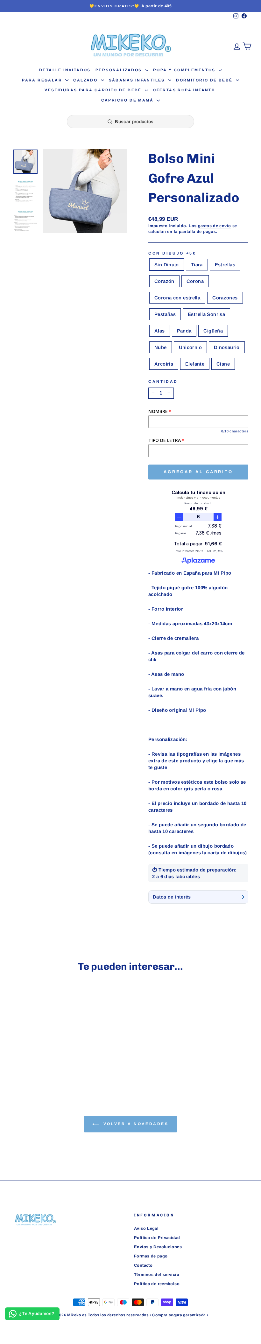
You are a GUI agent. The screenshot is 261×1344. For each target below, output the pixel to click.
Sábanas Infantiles (138, 80)
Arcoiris (163, 364)
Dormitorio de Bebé (205, 80)
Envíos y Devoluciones (158, 1246)
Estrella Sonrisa (206, 314)
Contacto (143, 1265)
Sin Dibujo (166, 264)
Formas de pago (150, 1256)
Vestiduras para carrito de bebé (94, 90)
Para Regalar (43, 80)
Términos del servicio (156, 1274)
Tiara (197, 264)
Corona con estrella (177, 297)
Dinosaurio (227, 347)
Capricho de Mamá (128, 100)
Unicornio (190, 347)
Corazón (164, 281)
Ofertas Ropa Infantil (184, 90)
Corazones (224, 297)
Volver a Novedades (134, 1124)
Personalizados (119, 70)
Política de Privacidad (157, 1237)
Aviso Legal (146, 1228)
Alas (159, 330)
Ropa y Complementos (185, 70)
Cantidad (163, 381)
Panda (184, 330)
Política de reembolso (157, 1283)
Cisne (223, 364)
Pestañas (165, 314)
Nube (160, 347)
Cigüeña (213, 330)
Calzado (86, 80)
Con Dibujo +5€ (172, 253)
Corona (195, 281)
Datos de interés (172, 897)
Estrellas (225, 264)
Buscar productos (134, 121)
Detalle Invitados (65, 70)
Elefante (194, 364)
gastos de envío (214, 225)
